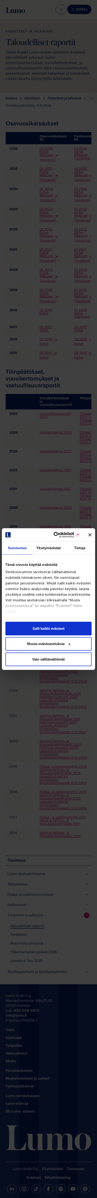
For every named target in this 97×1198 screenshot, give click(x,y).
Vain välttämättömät (48, 659)
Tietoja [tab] (79, 548)
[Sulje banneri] (90, 535)
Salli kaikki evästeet (48, 628)
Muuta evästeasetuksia (46, 644)
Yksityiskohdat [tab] (48, 548)
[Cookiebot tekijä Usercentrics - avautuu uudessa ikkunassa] (60, 535)
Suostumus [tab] (17, 548)
